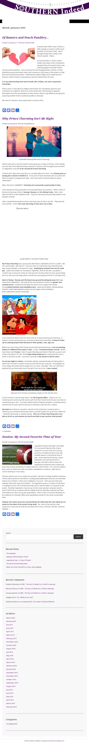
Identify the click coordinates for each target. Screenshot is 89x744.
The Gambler (11, 553)
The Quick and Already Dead (16, 564)
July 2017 (9, 625)
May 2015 (9, 697)
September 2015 (12, 683)
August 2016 (10, 649)
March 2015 (10, 703)
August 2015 (10, 686)
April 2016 (10, 659)
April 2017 (10, 631)
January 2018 (11, 621)
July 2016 (9, 652)
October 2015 (11, 679)
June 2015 (9, 693)
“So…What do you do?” (25, 597)
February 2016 (11, 666)
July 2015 (9, 690)
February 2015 (11, 707)
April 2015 (10, 700)
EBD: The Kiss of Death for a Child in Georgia (38, 584)
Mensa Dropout (11, 589)
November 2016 (12, 642)
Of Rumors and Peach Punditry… (25, 37)
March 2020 (10, 618)
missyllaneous (29, 124)
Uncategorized (11, 724)
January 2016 (11, 669)
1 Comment (6, 431)
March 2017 (10, 635)
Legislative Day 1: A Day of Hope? (18, 560)
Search (8, 533)
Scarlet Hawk (29, 43)
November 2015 (12, 676)
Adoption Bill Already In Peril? (17, 557)
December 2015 (12, 673)
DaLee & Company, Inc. (57, 741)
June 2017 (9, 628)
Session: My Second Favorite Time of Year (31, 437)
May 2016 (9, 656)
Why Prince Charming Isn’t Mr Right (28, 118)
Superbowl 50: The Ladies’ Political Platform (38, 602)
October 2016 (11, 645)
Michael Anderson (12, 602)
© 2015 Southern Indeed (32, 741)
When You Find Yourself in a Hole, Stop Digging (23, 567)
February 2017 (11, 638)
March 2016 (10, 662)
